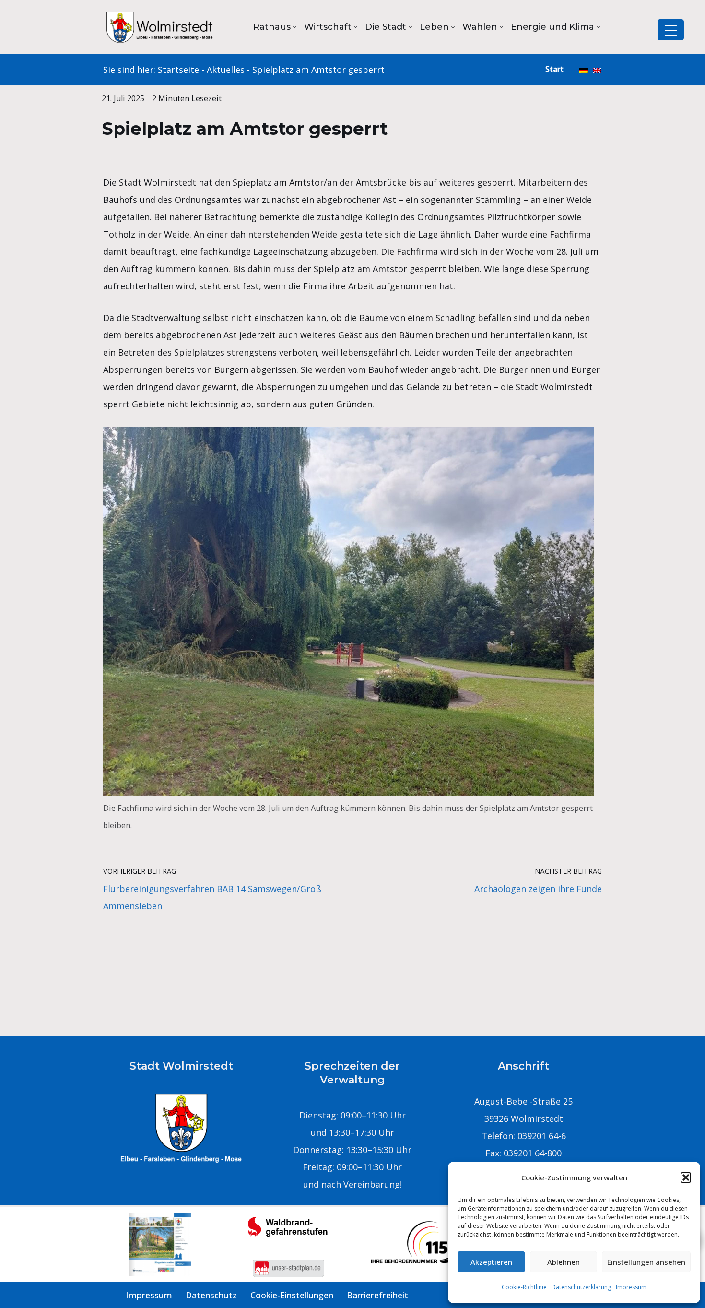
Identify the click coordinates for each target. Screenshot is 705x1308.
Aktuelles (226, 69)
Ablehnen (563, 1262)
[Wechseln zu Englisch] (597, 69)
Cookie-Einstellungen (291, 1295)
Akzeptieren (491, 1262)
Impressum (631, 1287)
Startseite (178, 69)
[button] (686, 1177)
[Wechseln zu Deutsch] (583, 69)
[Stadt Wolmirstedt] (160, 27)
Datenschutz (211, 1295)
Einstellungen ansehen (646, 1262)
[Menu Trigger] (671, 29)
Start (554, 69)
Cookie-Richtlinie (524, 1287)
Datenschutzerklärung (581, 1287)
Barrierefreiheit (377, 1295)
